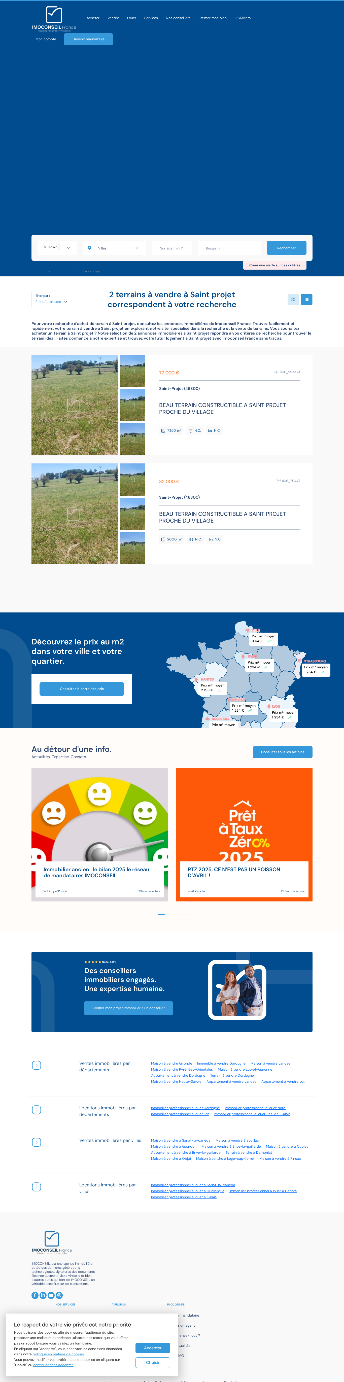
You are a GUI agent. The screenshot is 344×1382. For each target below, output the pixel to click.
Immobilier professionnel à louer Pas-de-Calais (252, 1114)
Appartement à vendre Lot (282, 1081)
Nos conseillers (178, 18)
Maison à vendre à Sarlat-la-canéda (181, 1140)
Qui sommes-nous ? (183, 1335)
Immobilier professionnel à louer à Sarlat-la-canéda (193, 1185)
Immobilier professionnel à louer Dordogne (185, 1108)
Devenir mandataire (89, 39)
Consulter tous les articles (282, 752)
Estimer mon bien (212, 18)
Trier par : (43, 296)
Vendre (113, 18)
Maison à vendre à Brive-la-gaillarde (231, 1146)
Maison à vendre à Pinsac (280, 1158)
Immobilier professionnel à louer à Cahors (263, 1191)
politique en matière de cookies (58, 1354)
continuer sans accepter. (53, 1365)
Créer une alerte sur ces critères (274, 265)
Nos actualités (178, 1345)
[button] (155, 914)
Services (151, 18)
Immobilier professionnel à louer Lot (180, 1114)
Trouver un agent (181, 1325)
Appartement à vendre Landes (231, 1081)
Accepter (152, 1348)
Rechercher (286, 248)
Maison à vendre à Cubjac (287, 1146)
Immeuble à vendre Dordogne (221, 1063)
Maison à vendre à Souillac (237, 1140)
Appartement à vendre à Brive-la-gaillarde (186, 1152)
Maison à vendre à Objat (171, 1158)
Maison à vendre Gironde (171, 1063)
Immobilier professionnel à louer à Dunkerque (187, 1191)
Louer (131, 18)
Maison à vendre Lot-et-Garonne (245, 1069)
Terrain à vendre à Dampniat (249, 1152)
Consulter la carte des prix (82, 688)
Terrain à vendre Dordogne (232, 1075)
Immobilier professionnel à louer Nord (255, 1108)
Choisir (153, 1362)
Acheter (93, 18)
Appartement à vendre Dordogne (178, 1075)
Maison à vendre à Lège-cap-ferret (225, 1158)
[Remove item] (45, 247)
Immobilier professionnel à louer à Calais (184, 1197)
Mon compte (46, 39)
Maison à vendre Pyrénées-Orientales (182, 1069)
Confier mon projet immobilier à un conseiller (128, 1008)
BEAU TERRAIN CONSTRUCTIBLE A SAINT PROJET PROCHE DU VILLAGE (222, 409)
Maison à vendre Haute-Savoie (176, 1081)
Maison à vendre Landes (270, 1063)
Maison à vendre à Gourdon (173, 1146)
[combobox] (57, 248)
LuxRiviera (243, 18)
